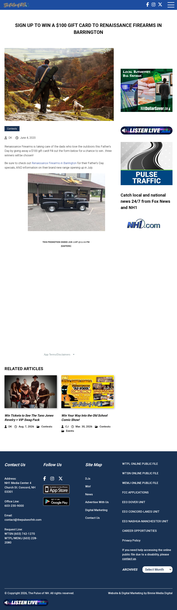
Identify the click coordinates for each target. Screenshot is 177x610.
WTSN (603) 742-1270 (19, 533)
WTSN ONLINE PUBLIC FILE (140, 473)
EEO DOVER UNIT (133, 502)
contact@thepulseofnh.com (22, 519)
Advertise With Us (97, 502)
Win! (88, 486)
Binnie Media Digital (160, 593)
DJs (87, 478)
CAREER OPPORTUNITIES (139, 530)
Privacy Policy (131, 540)
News (89, 494)
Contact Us (92, 518)
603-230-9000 (14, 505)
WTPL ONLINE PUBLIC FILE (140, 463)
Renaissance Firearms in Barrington (54, 163)
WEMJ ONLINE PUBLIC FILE (140, 483)
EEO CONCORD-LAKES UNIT (141, 511)
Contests (12, 128)
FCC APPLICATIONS (135, 492)
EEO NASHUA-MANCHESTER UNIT (145, 521)
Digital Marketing (96, 510)
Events (70, 431)
